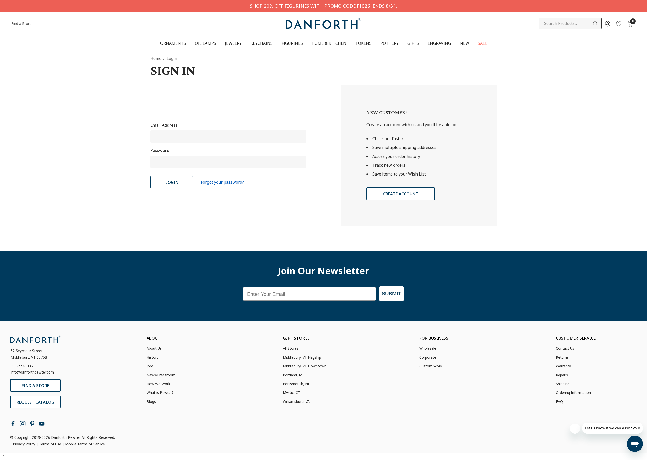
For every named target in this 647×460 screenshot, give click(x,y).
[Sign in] (607, 23)
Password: (160, 150)
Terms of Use (50, 444)
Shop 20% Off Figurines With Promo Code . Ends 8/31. (323, 6)
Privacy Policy (24, 444)
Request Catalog (35, 402)
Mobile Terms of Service (85, 444)
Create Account (400, 194)
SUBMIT (391, 293)
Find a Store (21, 23)
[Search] (596, 24)
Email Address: (164, 125)
